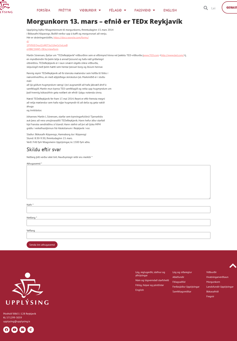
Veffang (31, 230)
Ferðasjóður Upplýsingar (186, 286)
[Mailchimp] (30, 329)
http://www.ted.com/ (172, 55)
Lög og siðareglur (182, 272)
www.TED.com (151, 55)
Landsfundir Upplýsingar (219, 286)
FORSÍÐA (43, 10)
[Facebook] (6, 329)
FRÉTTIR (65, 10)
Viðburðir (211, 272)
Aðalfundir (178, 277)
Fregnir (210, 296)
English (139, 289)
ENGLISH (170, 10)
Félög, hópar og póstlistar (149, 285)
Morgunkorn (213, 281)
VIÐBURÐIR (88, 10)
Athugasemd (34, 163)
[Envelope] (22, 329)
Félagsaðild (179, 281)
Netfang (32, 217)
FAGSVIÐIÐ (142, 10)
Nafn (30, 204)
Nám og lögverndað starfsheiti (152, 280)
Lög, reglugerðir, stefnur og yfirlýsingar (150, 273)
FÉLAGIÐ (115, 10)
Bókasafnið (212, 291)
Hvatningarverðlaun (217, 277)
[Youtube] (14, 329)
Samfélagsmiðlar (182, 291)
